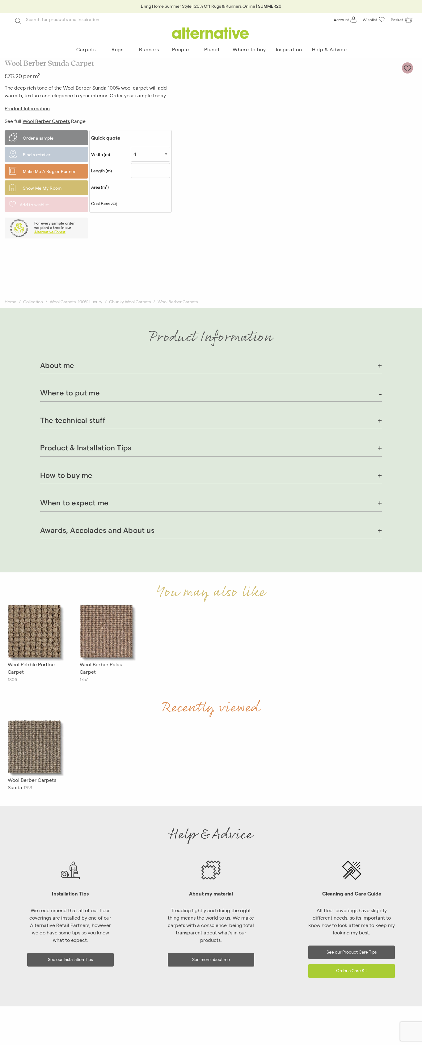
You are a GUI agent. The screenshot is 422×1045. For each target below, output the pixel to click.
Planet (212, 49)
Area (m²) (100, 187)
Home (10, 301)
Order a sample (38, 138)
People (180, 49)
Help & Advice (329, 49)
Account (341, 19)
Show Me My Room (42, 188)
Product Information (27, 108)
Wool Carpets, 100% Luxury (76, 301)
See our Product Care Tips (352, 951)
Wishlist (370, 19)
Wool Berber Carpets (46, 121)
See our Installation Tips (70, 959)
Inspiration (289, 49)
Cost (104, 203)
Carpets (86, 49)
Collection (33, 301)
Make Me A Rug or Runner (49, 171)
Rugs (118, 49)
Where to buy (249, 49)
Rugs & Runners (226, 6)
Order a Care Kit (351, 970)
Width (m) (100, 154)
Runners (149, 49)
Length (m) (101, 170)
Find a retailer (37, 154)
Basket (397, 19)
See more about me (211, 959)
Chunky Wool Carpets (130, 301)
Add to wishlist (34, 204)
